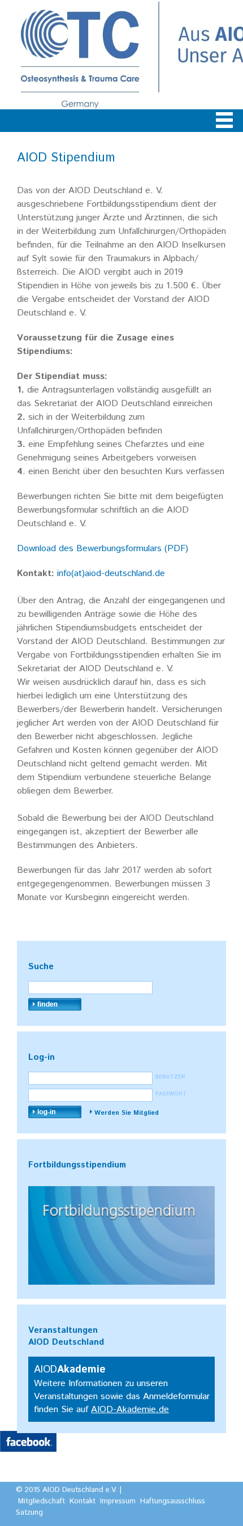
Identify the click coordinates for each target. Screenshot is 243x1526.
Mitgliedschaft (41, 1501)
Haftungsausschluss (172, 1501)
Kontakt (83, 1501)
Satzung (29, 1512)
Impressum (118, 1501)
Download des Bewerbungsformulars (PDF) (102, 548)
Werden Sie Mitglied (126, 1113)
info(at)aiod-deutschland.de (111, 573)
